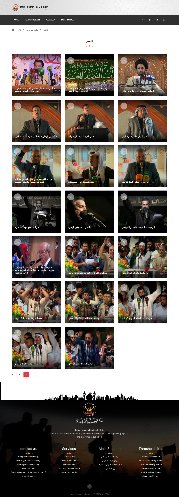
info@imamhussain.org (28, 456)
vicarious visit (69, 456)
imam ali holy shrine (151, 456)
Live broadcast (69, 460)
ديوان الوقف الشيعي (110, 460)
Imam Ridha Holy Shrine (151, 464)
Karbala (50, 20)
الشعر (45, 30)
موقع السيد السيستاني (110, 456)
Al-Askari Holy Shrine (150, 468)
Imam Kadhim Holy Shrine (150, 460)
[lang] (164, 19)
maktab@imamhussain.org (28, 460)
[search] (157, 19)
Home (16, 20)
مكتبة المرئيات (33, 30)
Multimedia (67, 20)
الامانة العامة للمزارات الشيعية (110, 464)
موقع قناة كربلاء (109, 468)
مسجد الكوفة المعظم (151, 476)
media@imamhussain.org (28, 464)
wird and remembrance (69, 468)
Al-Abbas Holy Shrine (151, 472)
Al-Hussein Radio (69, 472)
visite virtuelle (69, 464)
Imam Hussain (32, 20)
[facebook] (143, 20)
